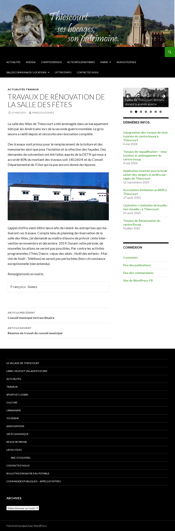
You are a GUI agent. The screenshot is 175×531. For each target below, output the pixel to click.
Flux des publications (137, 265)
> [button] (163, 96)
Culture (12, 402)
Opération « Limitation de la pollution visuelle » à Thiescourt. (145, 207)
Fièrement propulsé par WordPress (26, 525)
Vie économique (17, 434)
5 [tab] (151, 112)
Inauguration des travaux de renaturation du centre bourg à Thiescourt (145, 136)
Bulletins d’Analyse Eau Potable (28, 473)
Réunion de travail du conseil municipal (35, 330)
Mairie (104, 62)
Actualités (13, 62)
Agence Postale (126, 62)
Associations (15, 426)
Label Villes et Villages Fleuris (26, 371)
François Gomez (43, 112)
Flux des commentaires (138, 273)
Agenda (30, 62)
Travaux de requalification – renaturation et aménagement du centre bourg (145, 155)
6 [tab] (156, 112)
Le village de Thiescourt (22, 363)
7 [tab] (160, 112)
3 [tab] (141, 112)
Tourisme (12, 418)
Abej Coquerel (21, 457)
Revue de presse (16, 441)
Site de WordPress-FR (138, 280)
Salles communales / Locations (26, 72)
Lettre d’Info (63, 72)
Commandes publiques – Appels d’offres (33, 481)
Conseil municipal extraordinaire (31, 315)
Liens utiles (14, 449)
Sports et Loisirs (17, 394)
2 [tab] (136, 112)
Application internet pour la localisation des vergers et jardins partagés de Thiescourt (145, 174)
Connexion (130, 257)
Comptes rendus (51, 62)
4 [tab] (146, 112)
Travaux (32, 89)
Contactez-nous (87, 72)
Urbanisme (13, 410)
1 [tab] (131, 112)
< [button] (128, 96)
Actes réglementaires (81, 62)
